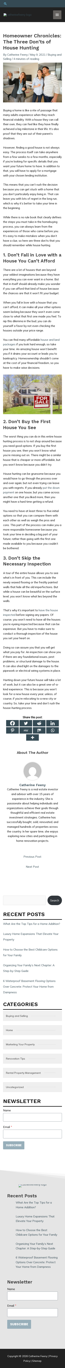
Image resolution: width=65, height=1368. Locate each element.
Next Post (32, 866)
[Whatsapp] (52, 730)
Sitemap (37, 1360)
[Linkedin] (52, 723)
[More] (32, 737)
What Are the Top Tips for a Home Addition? (31, 924)
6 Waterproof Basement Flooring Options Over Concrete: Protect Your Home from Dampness (29, 986)
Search (54, 900)
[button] (32, 3)
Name (7, 1110)
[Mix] (39, 730)
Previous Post (32, 856)
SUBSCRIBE (13, 1145)
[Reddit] (39, 723)
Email (7, 1127)
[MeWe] (26, 730)
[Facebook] (12, 723)
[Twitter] (26, 723)
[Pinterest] (12, 730)
